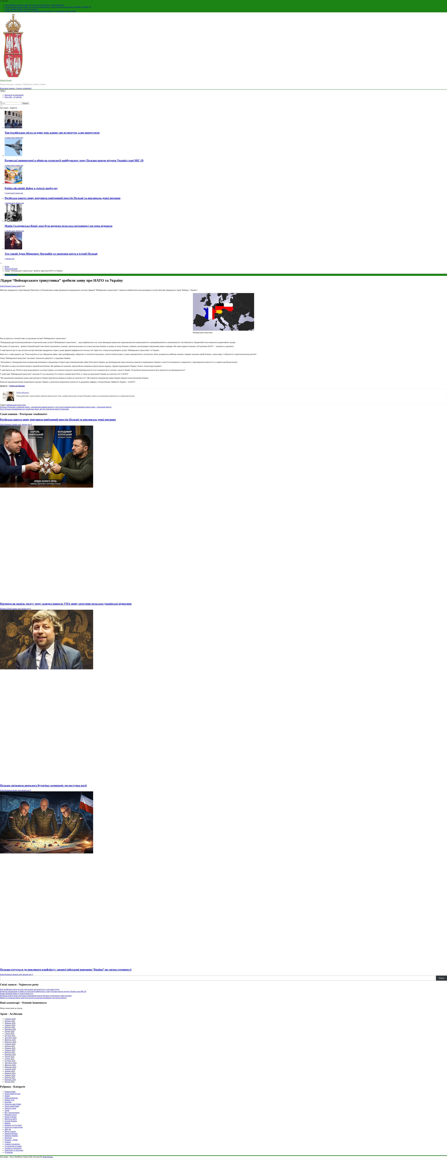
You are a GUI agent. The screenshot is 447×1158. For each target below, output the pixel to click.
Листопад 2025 (11, 1038)
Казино (7, 1123)
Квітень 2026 (10, 1027)
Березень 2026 (10, 1029)
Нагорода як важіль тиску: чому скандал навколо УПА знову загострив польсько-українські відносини (66, 603)
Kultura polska (10, 1092)
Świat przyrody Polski (13, 1104)
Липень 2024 (10, 1071)
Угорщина (9, 1152)
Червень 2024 (10, 1073)
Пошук (441, 978)
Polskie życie (9, 1100)
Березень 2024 (10, 1080)
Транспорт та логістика (14, 1150)
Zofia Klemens (5, 286)
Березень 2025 (10, 1054)
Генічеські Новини (17, 386)
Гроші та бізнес (11, 1117)
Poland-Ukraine (6, 80)
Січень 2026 (9, 1033)
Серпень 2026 (10, 1019)
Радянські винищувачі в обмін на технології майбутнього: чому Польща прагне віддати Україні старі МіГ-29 (48, 7)
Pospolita (8, 1102)
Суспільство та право (13, 1146)
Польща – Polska (11, 1140)
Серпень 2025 (10, 1044)
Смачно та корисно (12, 1144)
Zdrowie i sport (10, 1108)
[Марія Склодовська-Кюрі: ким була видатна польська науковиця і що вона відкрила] (13, 221)
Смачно (8, 1142)
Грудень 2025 (10, 1036)
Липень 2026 (10, 1021)
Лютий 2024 (9, 1082)
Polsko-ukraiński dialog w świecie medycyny (21, 9)
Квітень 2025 (10, 1052)
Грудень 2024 (10, 1061)
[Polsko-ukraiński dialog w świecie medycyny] (13, 183)
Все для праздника (12, 1113)
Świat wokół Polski (12, 1106)
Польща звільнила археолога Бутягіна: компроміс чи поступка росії (43, 785)
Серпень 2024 (10, 1069)
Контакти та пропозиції (14, 95)
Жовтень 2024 (10, 1065)
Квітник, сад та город (13, 1125)
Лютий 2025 (9, 1057)
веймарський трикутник (16, 405)
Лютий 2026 (9, 1031)
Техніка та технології (13, 1148)
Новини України (11, 1136)
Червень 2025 (10, 1048)
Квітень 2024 (10, 1077)
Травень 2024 (10, 1075)
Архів (7, 1110)
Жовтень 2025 (10, 1040)
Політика (8, 1138)
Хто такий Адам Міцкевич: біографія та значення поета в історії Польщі (51, 253)
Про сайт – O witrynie (13, 97)
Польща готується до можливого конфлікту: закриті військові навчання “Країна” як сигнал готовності (65, 969)
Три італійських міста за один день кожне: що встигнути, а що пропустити (34, 5)
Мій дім (8, 1129)
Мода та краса (10, 1131)
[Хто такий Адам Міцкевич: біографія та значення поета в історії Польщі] (13, 249)
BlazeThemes (48, 1157)
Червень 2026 (10, 1023)
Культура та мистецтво (14, 1127)
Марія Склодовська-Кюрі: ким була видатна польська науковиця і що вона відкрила (58, 225)
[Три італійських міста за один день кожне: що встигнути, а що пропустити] (13, 128)
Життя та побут (11, 1119)
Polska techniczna (11, 1098)
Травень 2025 (10, 1050)
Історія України (11, 1121)
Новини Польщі (11, 275)
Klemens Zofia (5, 609)
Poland (7, 1096)
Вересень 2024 (10, 1067)
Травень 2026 (10, 1025)
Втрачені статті (11, 1115)
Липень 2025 (10, 1046)
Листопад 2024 (11, 1063)
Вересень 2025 (10, 1042)
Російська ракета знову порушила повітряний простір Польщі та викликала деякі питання (40, 11)
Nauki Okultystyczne (12, 1094)
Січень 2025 (9, 1059)
